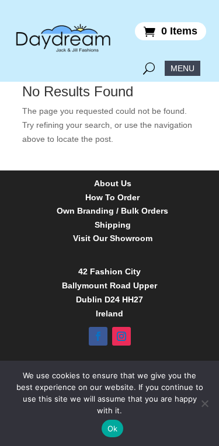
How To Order (112, 197)
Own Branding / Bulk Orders (112, 211)
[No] (204, 403)
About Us (112, 183)
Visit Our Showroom (112, 238)
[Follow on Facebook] (98, 336)
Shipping (113, 225)
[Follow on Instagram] (121, 336)
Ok (112, 428)
